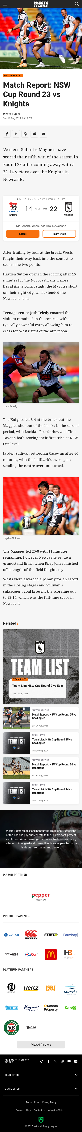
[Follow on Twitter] (55, 1061)
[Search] (77, 4)
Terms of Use (32, 1102)
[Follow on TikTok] (41, 1061)
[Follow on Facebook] (48, 1061)
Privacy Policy (49, 1102)
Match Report (13, 75)
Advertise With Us (57, 1110)
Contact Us (39, 1110)
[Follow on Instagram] (62, 1061)
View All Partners (41, 1044)
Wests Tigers (11, 114)
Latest (23, 234)
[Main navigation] (5, 4)
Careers (19, 1110)
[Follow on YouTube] (69, 1061)
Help (28, 1110)
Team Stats (59, 234)
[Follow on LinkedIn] (75, 1061)
